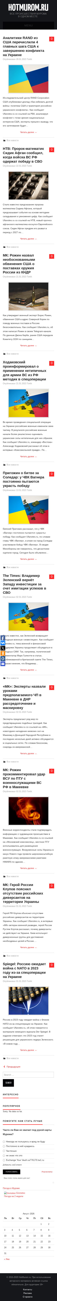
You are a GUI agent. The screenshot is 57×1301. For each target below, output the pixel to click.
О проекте (28, 1297)
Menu (28, 25)
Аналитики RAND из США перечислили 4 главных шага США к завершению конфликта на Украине (23, 46)
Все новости (13, 140)
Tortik (29, 59)
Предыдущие (13, 1066)
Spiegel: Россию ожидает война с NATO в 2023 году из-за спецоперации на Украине (24, 970)
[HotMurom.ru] (28, 10)
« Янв (7, 1259)
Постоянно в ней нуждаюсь (19, 1146)
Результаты (47, 1172)
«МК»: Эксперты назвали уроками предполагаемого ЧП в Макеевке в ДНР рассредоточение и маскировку (24, 697)
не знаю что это (13, 1155)
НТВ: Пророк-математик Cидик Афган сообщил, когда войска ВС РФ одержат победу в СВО (23, 155)
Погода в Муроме (11, 1188)
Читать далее (28, 132)
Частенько (11, 1151)
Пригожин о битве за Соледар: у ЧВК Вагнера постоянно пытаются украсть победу (23, 479)
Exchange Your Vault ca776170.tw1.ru (24, 1160)
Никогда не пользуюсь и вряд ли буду (25, 1141)
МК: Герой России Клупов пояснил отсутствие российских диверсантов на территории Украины (23, 893)
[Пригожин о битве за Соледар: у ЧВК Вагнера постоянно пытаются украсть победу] (28, 510)
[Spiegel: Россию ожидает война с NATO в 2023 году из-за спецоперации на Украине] (28, 1001)
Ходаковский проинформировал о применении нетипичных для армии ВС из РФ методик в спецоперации (24, 370)
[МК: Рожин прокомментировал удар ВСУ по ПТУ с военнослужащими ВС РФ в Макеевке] (28, 811)
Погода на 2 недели (13, 1196)
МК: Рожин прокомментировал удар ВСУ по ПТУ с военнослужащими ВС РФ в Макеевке (24, 778)
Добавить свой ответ (12, 1165)
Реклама (28, 1293)
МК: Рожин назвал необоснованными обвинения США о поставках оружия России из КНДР (19, 263)
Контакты (28, 1290)
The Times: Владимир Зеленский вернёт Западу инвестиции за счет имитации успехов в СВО (24, 584)
